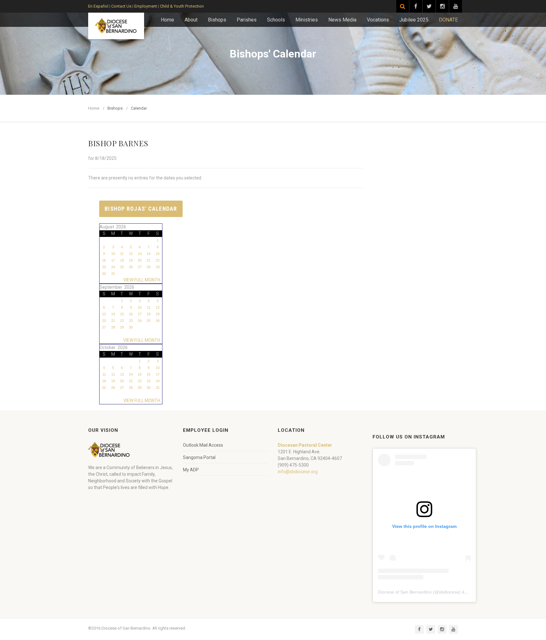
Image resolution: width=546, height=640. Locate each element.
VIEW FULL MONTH (142, 279)
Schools (276, 20)
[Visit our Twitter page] (429, 6)
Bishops (217, 20)
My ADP (191, 469)
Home (167, 20)
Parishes (247, 20)
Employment (145, 6)
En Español (98, 6)
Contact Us (121, 6)
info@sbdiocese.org (298, 471)
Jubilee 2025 (413, 20)
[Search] (402, 6)
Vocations (378, 20)
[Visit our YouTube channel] (455, 6)
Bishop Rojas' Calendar (141, 208)
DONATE (448, 20)
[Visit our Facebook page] (416, 6)
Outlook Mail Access (203, 445)
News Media (342, 20)
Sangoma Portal (199, 457)
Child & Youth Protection (182, 6)
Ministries (306, 20)
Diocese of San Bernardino (405, 592)
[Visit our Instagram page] (442, 6)
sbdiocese (449, 592)
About (191, 20)
